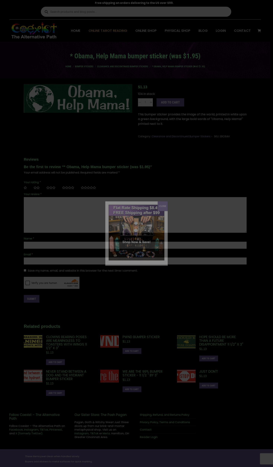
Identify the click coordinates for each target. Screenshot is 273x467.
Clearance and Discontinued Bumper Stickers (182, 136)
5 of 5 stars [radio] (91, 187)
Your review (34, 194)
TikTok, (44, 430)
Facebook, (16, 430)
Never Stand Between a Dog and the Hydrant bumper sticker (67, 375)
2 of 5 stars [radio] (39, 187)
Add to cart (171, 102)
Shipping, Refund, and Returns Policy (166, 415)
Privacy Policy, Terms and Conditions (166, 422)
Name (30, 238)
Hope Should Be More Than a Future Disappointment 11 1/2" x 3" (222, 340)
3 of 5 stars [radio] (54, 187)
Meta (107, 433)
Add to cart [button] (57, 362)
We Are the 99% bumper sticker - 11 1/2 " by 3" (144, 373)
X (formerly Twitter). (29, 433)
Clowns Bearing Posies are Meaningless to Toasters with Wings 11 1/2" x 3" (67, 342)
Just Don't (210, 371)
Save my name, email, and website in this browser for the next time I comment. (84, 271)
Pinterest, (56, 430)
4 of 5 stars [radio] (71, 187)
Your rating (33, 182)
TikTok (95, 433)
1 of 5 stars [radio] (28, 187)
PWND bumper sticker (142, 337)
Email (29, 254)
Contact (147, 430)
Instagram (31, 430)
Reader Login (150, 437)
